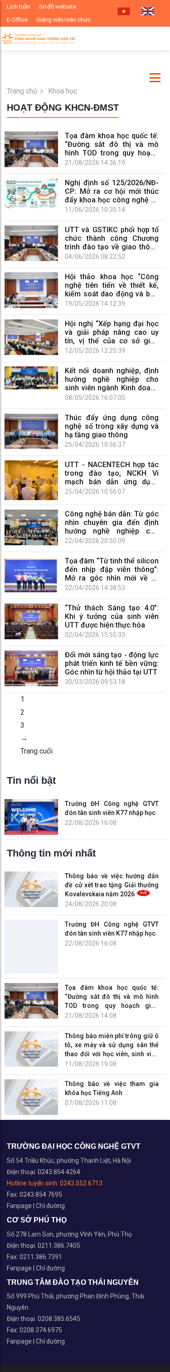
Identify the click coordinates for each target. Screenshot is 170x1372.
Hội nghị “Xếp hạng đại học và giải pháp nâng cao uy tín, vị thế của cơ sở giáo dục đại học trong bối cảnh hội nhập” (112, 332)
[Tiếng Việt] (123, 11)
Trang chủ (22, 91)
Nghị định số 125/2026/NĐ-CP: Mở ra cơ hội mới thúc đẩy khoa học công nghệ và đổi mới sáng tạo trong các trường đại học (112, 191)
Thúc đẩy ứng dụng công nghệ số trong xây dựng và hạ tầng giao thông (112, 426)
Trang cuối (36, 751)
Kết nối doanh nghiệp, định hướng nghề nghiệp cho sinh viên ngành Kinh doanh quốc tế (112, 379)
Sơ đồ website (57, 6)
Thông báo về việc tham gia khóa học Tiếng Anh (112, 1088)
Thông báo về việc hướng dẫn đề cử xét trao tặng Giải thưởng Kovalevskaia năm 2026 (112, 885)
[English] (147, 11)
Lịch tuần (18, 6)
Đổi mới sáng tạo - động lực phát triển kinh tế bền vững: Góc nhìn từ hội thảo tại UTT (112, 663)
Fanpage (20, 1205)
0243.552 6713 (81, 1183)
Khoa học (62, 91)
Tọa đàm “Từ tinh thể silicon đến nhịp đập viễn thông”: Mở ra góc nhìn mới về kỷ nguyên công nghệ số (112, 569)
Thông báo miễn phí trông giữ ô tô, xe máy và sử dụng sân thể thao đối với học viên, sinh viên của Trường (112, 1045)
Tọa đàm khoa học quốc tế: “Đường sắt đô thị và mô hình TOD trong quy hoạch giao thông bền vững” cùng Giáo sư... (112, 997)
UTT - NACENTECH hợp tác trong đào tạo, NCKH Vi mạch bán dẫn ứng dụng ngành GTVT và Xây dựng (112, 473)
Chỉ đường (50, 1205)
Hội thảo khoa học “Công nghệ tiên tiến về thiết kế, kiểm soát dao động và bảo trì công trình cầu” (112, 285)
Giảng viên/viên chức (63, 19)
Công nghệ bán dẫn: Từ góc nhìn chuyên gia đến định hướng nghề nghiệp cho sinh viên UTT (112, 522)
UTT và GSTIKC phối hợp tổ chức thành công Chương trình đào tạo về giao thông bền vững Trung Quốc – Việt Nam (112, 238)
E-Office (17, 19)
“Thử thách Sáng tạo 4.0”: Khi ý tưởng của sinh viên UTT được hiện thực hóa (112, 616)
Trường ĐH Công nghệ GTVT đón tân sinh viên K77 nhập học (112, 808)
